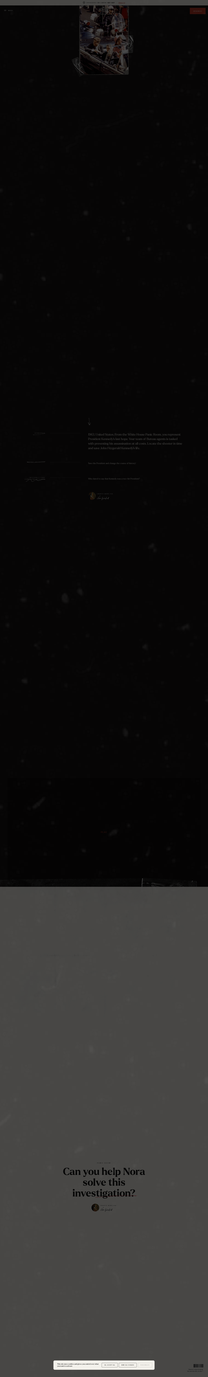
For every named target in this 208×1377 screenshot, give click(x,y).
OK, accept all (109, 1365)
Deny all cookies (127, 1365)
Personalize (145, 1365)
